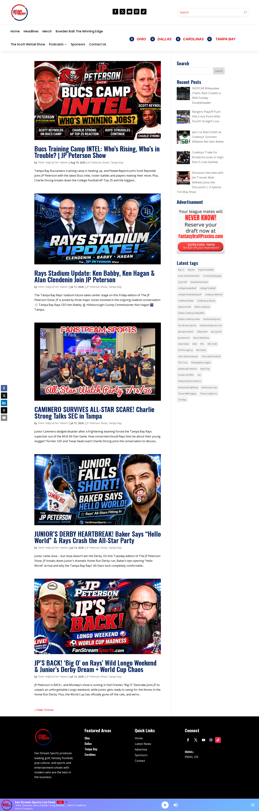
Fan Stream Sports (187, 325)
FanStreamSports (211, 319)
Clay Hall (182, 282)
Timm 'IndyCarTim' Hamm (53, 162)
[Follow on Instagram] (136, 11)
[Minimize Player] (252, 805)
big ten (191, 269)
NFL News (201, 350)
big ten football (206, 269)
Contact (140, 761)
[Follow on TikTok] (143, 11)
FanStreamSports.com (211, 325)
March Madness (201, 337)
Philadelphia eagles (201, 362)
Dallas (88, 744)
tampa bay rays (209, 387)
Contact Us (97, 44)
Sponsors (78, 44)
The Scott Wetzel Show (28, 44)
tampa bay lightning (188, 387)
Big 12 (181, 269)
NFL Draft (212, 343)
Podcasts (56, 44)
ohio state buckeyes (188, 356)
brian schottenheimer (189, 275)
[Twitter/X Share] (4, 395)
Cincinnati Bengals (212, 275)
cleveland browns (199, 282)
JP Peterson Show (98, 162)
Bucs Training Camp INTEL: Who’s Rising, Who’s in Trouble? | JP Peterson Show (97, 152)
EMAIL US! (191, 757)
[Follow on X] (122, 11)
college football (207, 288)
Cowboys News (185, 300)
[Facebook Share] (4, 388)
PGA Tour (183, 362)
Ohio (87, 738)
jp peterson (184, 337)
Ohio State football (211, 356)
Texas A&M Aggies (187, 393)
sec (199, 374)
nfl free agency (185, 350)
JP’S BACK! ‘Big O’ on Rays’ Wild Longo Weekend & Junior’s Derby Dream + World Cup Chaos (95, 666)
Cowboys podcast (206, 300)
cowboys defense (214, 294)
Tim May (182, 399)
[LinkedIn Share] (4, 403)
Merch (47, 31)
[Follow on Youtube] (129, 11)
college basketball (187, 288)
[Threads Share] (4, 410)
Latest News (143, 744)
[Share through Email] (4, 418)
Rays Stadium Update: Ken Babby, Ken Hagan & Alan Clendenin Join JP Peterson (94, 276)
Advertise (141, 749)
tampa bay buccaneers (189, 381)
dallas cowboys (202, 306)
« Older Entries (44, 710)
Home (15, 31)
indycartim (202, 331)
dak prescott (184, 306)
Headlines (31, 31)
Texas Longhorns (208, 393)
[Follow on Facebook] (115, 11)
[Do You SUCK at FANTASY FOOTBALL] (201, 253)
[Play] (165, 804)
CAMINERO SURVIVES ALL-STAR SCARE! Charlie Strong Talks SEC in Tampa (94, 412)
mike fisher (183, 343)
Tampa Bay (116, 162)
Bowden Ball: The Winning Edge (79, 31)
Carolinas (90, 754)
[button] (4, 424)
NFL (202, 343)
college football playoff (189, 294)
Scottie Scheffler (186, 374)
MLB (195, 343)
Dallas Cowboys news (189, 319)
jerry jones (216, 331)
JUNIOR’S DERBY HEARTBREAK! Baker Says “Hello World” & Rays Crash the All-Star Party (97, 537)
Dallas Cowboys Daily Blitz (191, 312)
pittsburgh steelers (187, 368)
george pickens (185, 331)
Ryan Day (205, 368)
